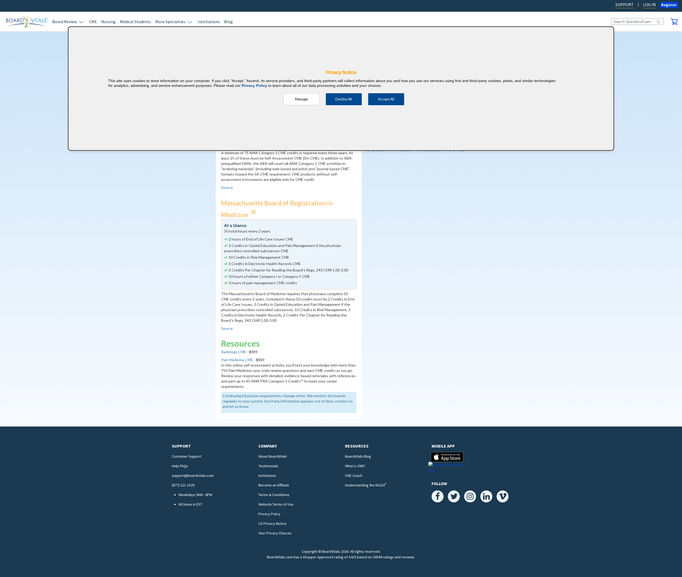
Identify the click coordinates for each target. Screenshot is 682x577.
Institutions (209, 21)
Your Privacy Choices (274, 533)
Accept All (386, 99)
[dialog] (341, 89)
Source (227, 187)
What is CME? (355, 466)
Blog (228, 21)
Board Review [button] (64, 21)
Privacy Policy (269, 513)
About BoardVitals (272, 456)
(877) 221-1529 (183, 485)
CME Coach (353, 475)
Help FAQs (180, 466)
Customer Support (186, 456)
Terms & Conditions (273, 494)
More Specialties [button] (170, 21)
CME (93, 21)
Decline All (343, 99)
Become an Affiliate (273, 485)
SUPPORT (624, 4)
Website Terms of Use (276, 504)
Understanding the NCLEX (365, 485)
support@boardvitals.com (193, 475)
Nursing (108, 21)
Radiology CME (233, 352)
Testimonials (268, 466)
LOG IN (649, 4)
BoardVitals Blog (358, 456)
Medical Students (135, 21)
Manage (301, 99)
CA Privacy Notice (272, 523)
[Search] (659, 21)
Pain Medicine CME (237, 359)
